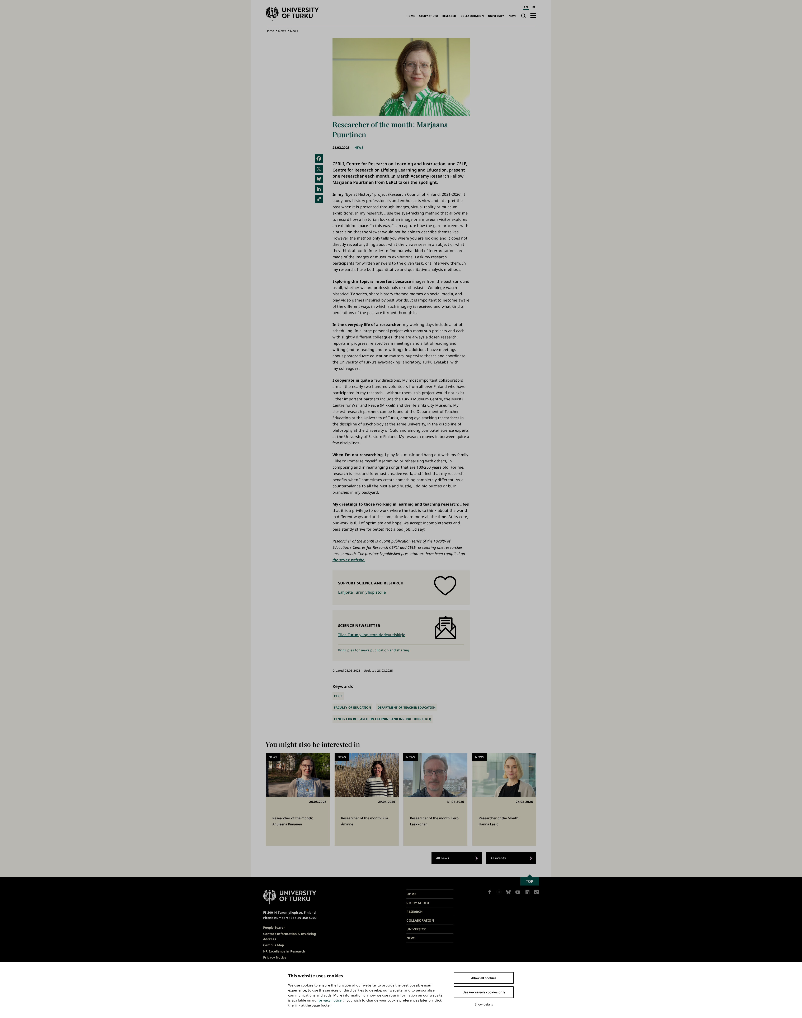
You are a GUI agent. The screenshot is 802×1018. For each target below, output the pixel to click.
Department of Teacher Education (406, 707)
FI (533, 7)
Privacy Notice (275, 957)
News (512, 16)
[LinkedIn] (319, 189)
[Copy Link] (319, 199)
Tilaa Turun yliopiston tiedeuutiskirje (371, 634)
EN (526, 7)
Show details (484, 1004)
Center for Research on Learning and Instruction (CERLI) (382, 719)
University (496, 16)
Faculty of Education (352, 707)
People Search (274, 927)
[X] (319, 169)
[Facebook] (319, 158)
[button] (533, 15)
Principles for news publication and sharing (373, 650)
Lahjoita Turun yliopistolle (362, 592)
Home (410, 16)
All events (498, 858)
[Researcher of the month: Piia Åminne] (367, 799)
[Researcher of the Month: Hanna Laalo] (504, 799)
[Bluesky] (319, 179)
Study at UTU (428, 16)
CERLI (338, 696)
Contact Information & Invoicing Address (289, 936)
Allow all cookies (483, 978)
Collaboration (472, 16)
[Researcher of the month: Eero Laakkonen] (435, 799)
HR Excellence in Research (284, 951)
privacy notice (330, 1000)
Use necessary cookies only (483, 992)
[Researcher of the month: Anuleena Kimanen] (298, 799)
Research (449, 16)
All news (442, 858)
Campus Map (273, 945)
